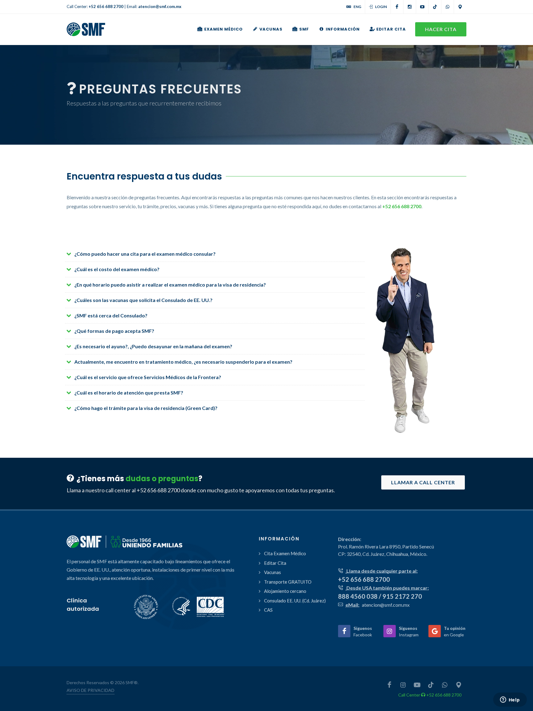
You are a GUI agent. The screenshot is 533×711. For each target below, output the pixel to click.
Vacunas (272, 572)
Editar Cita (275, 563)
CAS (268, 610)
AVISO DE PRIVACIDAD (90, 690)
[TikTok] (435, 7)
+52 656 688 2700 (106, 6)
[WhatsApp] (447, 7)
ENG (357, 6)
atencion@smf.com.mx (159, 6)
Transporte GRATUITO (288, 582)
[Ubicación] (460, 7)
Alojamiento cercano (285, 591)
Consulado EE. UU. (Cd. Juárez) (295, 600)
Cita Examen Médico (285, 553)
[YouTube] (422, 7)
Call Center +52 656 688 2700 (429, 694)
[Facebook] (397, 7)
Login (381, 6)
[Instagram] (409, 7)
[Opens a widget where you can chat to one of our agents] (510, 700)
